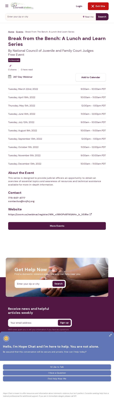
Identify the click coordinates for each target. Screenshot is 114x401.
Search (102, 16)
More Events (57, 225)
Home (11, 31)
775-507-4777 (16, 197)
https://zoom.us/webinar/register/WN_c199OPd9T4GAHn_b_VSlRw (48, 214)
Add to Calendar (90, 77)
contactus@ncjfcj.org (21, 201)
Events (19, 31)
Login (79, 6)
